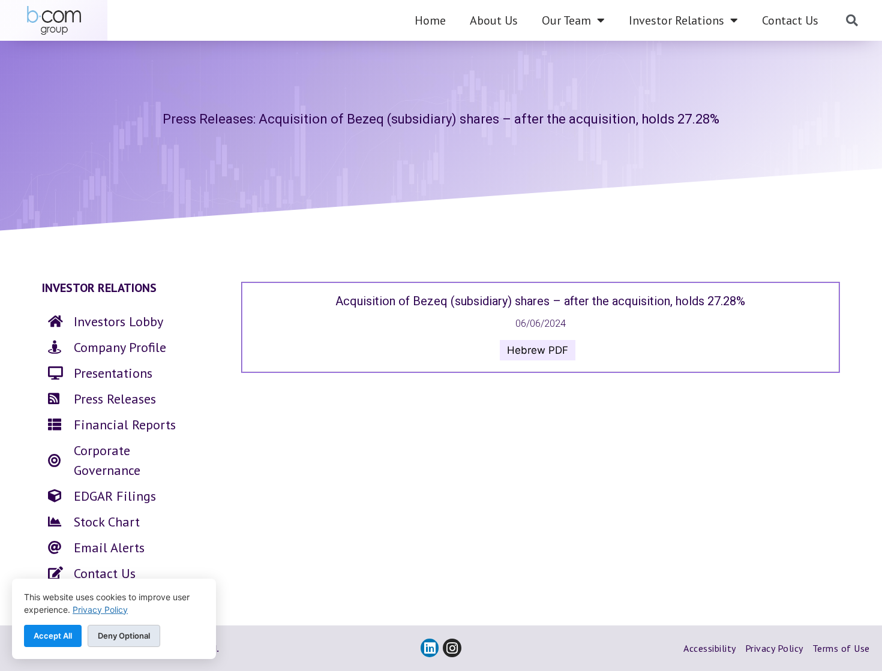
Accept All (53, 635)
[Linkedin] (430, 648)
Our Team (566, 20)
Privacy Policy (774, 648)
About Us (494, 20)
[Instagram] (452, 648)
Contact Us (790, 20)
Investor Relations (676, 20)
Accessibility (709, 648)
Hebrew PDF (537, 350)
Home (430, 20)
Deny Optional (124, 635)
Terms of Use (841, 648)
